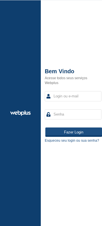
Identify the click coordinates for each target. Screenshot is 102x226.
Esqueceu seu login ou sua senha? (72, 141)
